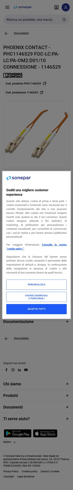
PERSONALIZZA (36, 284)
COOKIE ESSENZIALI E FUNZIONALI (36, 297)
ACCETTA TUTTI (36, 309)
